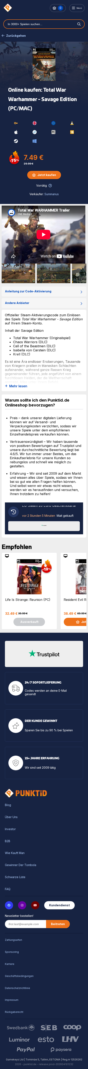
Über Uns (11, 817)
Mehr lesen (18, 386)
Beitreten (58, 924)
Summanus (51, 194)
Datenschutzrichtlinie (17, 988)
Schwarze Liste (15, 877)
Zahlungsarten (13, 939)
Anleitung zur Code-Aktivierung (28, 291)
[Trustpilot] (44, 526)
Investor (10, 829)
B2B (7, 841)
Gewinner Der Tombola (20, 865)
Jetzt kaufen (46, 175)
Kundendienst (59, 905)
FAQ (7, 889)
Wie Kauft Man (15, 853)
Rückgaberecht (14, 1011)
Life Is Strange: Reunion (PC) (27, 600)
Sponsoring (12, 951)
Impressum (11, 999)
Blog (8, 805)
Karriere (9, 963)
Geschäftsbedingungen (19, 976)
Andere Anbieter (17, 303)
